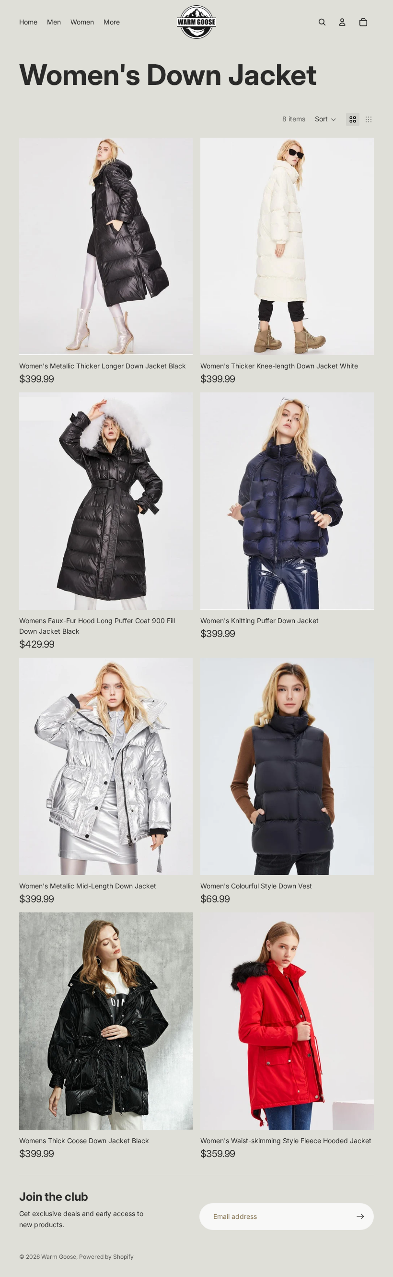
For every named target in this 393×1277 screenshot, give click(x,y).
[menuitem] (28, 22)
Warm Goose (58, 1256)
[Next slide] (178, 246)
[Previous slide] (33, 246)
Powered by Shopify (106, 1256)
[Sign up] (360, 1216)
